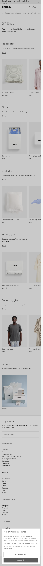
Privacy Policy (8, 548)
